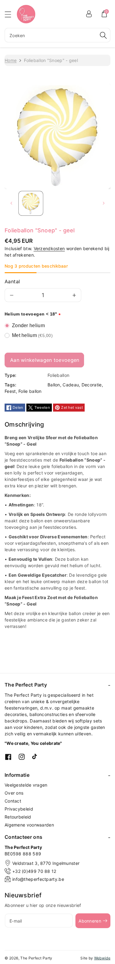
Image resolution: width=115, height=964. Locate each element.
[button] (11, 14)
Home (11, 60)
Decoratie (92, 384)
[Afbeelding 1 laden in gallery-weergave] (31, 203)
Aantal (12, 281)
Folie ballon (30, 391)
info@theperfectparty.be (38, 879)
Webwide (102, 958)
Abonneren (90, 920)
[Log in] (89, 14)
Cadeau (71, 384)
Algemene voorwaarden (29, 824)
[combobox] (57, 35)
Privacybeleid (19, 808)
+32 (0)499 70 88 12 (34, 871)
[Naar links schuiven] (11, 203)
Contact (13, 800)
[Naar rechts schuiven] (103, 203)
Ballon (54, 384)
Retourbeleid (18, 816)
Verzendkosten (49, 248)
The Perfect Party (36, 958)
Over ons (14, 793)
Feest (10, 391)
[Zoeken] (103, 35)
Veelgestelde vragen (26, 785)
